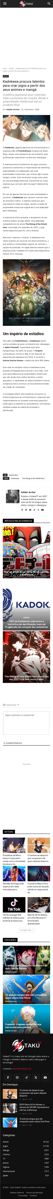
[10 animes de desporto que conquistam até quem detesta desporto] (39, 845)
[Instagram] (26, 509)
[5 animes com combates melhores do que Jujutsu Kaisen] (26, 960)
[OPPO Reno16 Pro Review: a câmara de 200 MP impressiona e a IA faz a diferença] (10, 1108)
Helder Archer (13, 109)
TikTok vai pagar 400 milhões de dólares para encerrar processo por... (13, 918)
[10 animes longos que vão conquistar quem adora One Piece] (26, 989)
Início (5, 68)
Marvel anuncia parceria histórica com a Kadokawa (26, 573)
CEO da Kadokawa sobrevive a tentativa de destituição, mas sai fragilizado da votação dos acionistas (26, 624)
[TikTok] (34, 509)
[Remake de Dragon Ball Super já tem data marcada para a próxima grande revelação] (14, 873)
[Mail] (30, 509)
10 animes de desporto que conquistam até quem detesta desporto (38, 858)
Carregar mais (25, 930)
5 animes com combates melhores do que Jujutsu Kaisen (26, 967)
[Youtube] (42, 509)
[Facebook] (22, 509)
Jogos (26, 617)
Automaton (13, 475)
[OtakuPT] (26, 4)
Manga (26, 568)
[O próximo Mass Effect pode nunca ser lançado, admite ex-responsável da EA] (39, 873)
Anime (11, 68)
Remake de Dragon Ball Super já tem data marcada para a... (13, 887)
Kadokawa (15, 478)
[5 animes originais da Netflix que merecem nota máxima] (26, 1019)
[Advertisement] (26, 37)
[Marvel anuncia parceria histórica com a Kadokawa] (26, 552)
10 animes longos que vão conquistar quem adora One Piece (26, 996)
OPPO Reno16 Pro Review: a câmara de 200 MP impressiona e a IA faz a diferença (34, 1107)
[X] (38, 509)
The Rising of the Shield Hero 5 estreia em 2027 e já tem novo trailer (26, 678)
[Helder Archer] (13, 500)
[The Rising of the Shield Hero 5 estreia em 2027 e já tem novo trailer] (26, 657)
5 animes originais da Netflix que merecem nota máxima (23, 1026)
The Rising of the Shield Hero (33, 478)
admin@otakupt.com (21, 1068)
